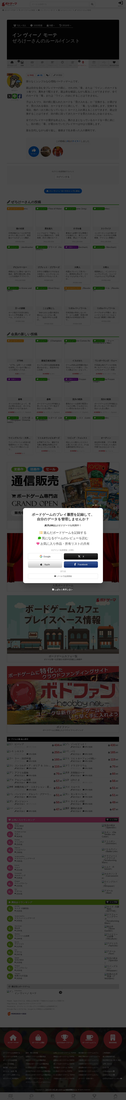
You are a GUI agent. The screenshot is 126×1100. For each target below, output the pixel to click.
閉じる (98, 505)
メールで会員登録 (64, 576)
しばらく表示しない (64, 589)
